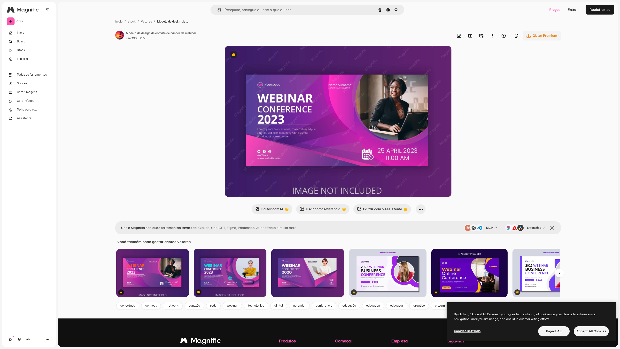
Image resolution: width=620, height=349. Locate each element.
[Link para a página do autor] (119, 36)
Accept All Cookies (591, 331)
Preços (554, 10)
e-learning (442, 306)
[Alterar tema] (28, 339)
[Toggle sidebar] (47, 10)
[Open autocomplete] (217, 10)
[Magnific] (200, 341)
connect (151, 306)
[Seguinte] (559, 273)
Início (119, 22)
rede (213, 306)
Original (256, 55)
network (172, 306)
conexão (194, 306)
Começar (343, 340)
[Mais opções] (492, 35)
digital (278, 306)
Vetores (146, 22)
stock (132, 22)
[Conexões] (11, 339)
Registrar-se (599, 10)
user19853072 (135, 38)
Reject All (554, 331)
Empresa (399, 340)
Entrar (573, 10)
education (373, 306)
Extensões (534, 228)
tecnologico (256, 306)
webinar (232, 306)
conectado (127, 306)
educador (396, 306)
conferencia (324, 306)
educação (349, 306)
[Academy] (19, 339)
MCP (489, 228)
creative (419, 306)
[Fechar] (552, 228)
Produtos (287, 340)
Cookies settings (467, 331)
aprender (299, 306)
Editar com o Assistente (379, 210)
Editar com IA (269, 210)
